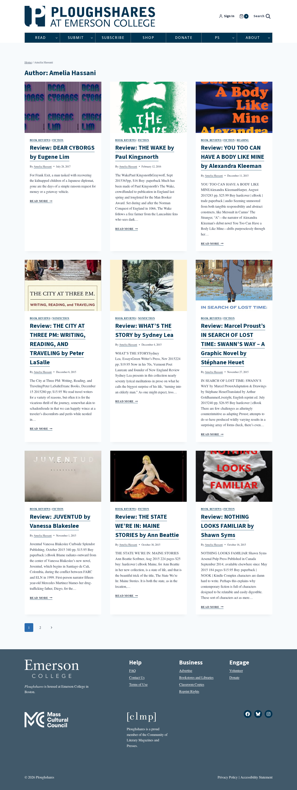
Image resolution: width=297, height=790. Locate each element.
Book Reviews (40, 140)
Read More (41, 201)
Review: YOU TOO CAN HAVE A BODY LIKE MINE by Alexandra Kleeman (232, 156)
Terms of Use (138, 684)
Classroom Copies (191, 684)
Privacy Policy (228, 777)
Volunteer (236, 670)
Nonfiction (60, 318)
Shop (148, 37)
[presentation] (63, 107)
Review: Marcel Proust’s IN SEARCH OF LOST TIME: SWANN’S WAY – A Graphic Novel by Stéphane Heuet (233, 344)
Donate (183, 37)
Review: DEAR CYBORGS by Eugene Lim (62, 152)
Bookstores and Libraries (196, 677)
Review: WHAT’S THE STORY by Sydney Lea (144, 330)
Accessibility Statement (256, 777)
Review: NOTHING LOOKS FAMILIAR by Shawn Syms (227, 525)
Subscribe (113, 37)
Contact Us (137, 677)
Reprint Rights (189, 691)
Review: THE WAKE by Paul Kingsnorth (144, 152)
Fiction (57, 140)
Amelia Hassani (43, 166)
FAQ (132, 670)
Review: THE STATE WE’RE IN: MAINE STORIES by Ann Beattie (147, 525)
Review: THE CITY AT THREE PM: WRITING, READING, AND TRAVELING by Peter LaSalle (57, 344)
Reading (243, 140)
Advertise (185, 670)
